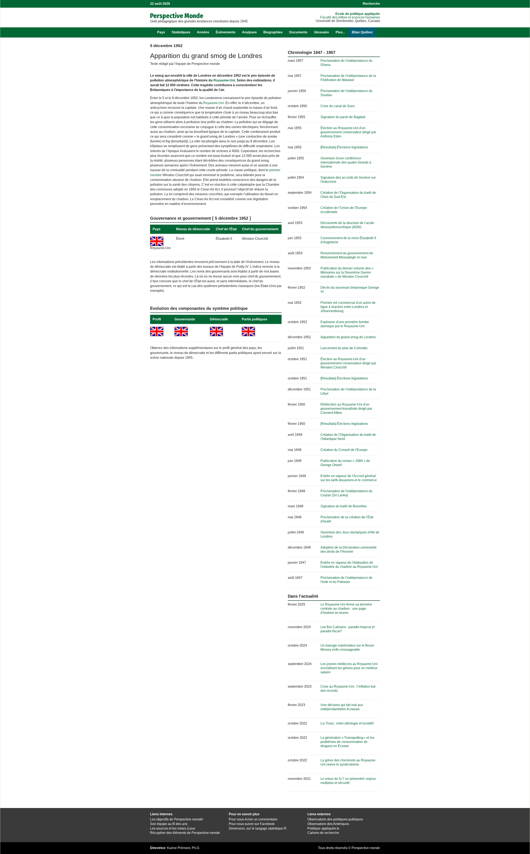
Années (203, 32)
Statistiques (181, 32)
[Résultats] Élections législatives (344, 147)
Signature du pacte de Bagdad (342, 117)
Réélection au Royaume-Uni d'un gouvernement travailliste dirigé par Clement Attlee (346, 408)
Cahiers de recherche (323, 833)
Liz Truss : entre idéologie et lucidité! (347, 723)
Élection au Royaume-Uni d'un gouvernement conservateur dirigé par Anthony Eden (348, 132)
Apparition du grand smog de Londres (348, 337)
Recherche (371, 3)
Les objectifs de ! (176, 819)
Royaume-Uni (224, 80)
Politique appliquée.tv (323, 828)
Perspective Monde (176, 16)
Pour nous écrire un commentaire (253, 819)
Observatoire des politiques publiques (335, 819)
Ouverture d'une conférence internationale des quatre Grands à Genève (345, 162)
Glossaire (321, 32)
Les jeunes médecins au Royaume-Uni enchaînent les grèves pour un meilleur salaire (349, 668)
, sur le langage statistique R (257, 828)
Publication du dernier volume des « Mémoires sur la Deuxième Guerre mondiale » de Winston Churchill (346, 272)
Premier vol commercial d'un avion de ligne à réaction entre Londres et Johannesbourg (348, 307)
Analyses (249, 32)
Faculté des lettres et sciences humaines (350, 17)
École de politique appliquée (357, 14)
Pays (161, 32)
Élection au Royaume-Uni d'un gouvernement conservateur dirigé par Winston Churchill (348, 363)
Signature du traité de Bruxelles (343, 506)
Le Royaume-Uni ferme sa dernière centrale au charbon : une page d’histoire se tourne (346, 608)
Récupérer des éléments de (185, 833)
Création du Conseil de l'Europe (343, 450)
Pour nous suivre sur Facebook (252, 824)
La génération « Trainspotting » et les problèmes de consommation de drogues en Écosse (347, 742)
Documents (298, 32)
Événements (225, 32)
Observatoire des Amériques (328, 824)
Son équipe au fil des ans (168, 824)
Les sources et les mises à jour (172, 828)
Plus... (340, 32)
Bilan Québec (362, 32)
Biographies (273, 32)
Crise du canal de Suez (337, 106)
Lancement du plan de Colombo (343, 348)
